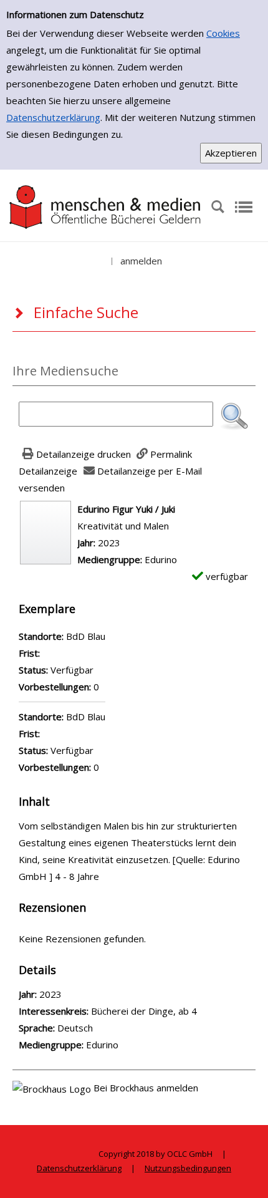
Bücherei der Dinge (132, 1011)
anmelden (141, 260)
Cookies (223, 33)
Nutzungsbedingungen (188, 1168)
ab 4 (187, 1011)
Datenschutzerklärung (53, 117)
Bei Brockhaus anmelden (145, 1087)
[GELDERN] (105, 206)
